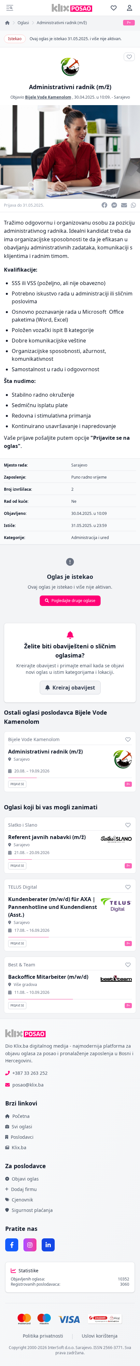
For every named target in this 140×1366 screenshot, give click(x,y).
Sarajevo (122, 97)
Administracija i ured (90, 537)
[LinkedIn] (48, 1244)
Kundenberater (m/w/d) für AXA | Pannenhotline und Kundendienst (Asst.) (52, 907)
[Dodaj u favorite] (128, 739)
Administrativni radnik (45, 751)
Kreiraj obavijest (73, 687)
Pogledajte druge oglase (73, 600)
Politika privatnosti (43, 1336)
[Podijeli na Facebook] (104, 205)
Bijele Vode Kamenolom (48, 97)
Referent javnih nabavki (47, 837)
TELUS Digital (22, 887)
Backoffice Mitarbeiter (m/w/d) (48, 976)
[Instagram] (29, 1244)
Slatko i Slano (22, 825)
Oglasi (23, 22)
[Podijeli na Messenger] (114, 205)
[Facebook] (11, 1244)
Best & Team (21, 964)
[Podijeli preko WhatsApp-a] (133, 205)
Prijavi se (17, 784)
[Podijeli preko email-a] (124, 205)
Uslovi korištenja (100, 1336)
